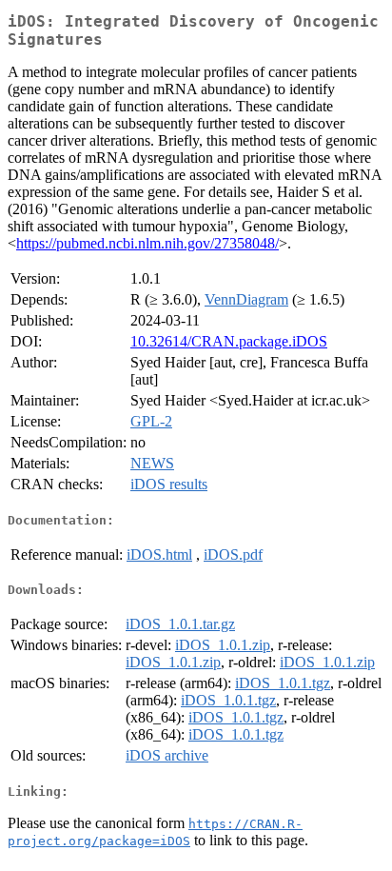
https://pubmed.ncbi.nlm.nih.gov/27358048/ (147, 243)
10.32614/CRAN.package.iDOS (228, 341)
